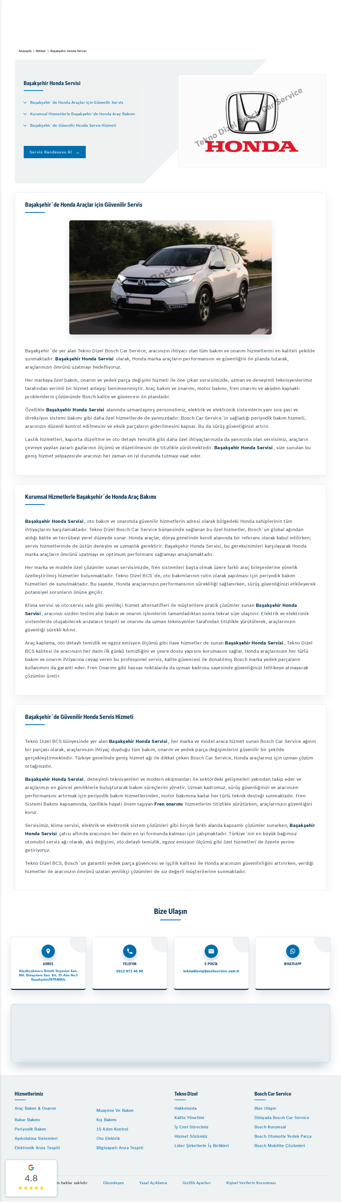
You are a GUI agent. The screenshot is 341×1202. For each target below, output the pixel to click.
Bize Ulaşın (265, 1108)
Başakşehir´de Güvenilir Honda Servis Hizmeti (73, 125)
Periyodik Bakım (30, 1129)
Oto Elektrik (108, 1138)
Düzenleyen (113, 1182)
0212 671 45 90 (129, 971)
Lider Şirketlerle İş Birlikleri (201, 1145)
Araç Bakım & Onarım (35, 1108)
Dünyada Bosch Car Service (281, 1117)
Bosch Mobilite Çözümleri (279, 1145)
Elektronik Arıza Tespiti (37, 1147)
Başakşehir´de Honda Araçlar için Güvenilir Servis (76, 102)
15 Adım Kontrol (112, 1129)
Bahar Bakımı (27, 1119)
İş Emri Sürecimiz (191, 1126)
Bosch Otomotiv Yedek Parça (282, 1136)
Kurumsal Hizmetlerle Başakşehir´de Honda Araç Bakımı (82, 114)
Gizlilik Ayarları (196, 1182)
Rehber (41, 51)
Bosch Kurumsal (270, 1126)
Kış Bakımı (106, 1119)
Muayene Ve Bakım (114, 1110)
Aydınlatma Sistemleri (36, 1138)
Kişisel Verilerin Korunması (251, 1182)
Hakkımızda (185, 1108)
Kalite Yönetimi (189, 1117)
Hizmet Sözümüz (191, 1136)
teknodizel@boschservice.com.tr (211, 971)
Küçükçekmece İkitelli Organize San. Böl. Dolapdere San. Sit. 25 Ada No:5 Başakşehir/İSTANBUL (48, 975)
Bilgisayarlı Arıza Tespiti (119, 1147)
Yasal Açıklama (153, 1182)
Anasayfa (25, 51)
